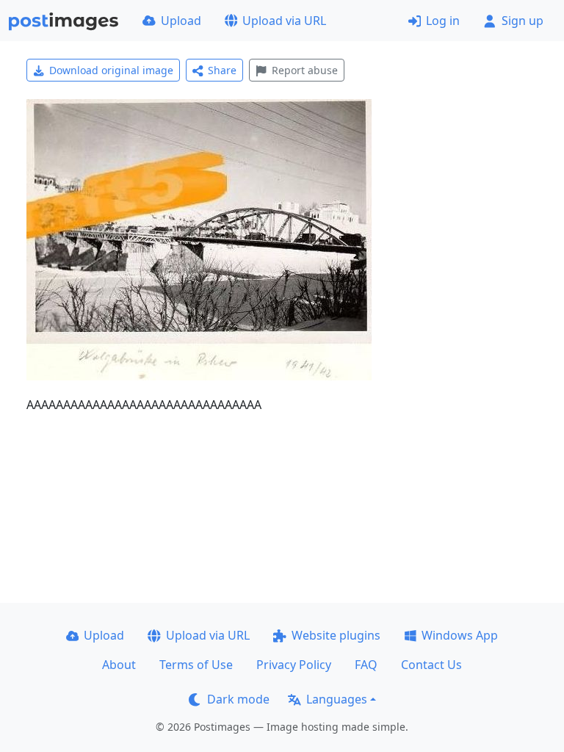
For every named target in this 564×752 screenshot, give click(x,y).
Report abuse (305, 70)
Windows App (460, 635)
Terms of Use (196, 665)
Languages (336, 699)
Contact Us (431, 665)
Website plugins (336, 635)
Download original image (111, 70)
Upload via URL (284, 20)
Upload (181, 20)
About (119, 665)
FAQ (366, 665)
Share (222, 70)
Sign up (522, 20)
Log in (443, 20)
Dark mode (238, 699)
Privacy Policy (293, 665)
